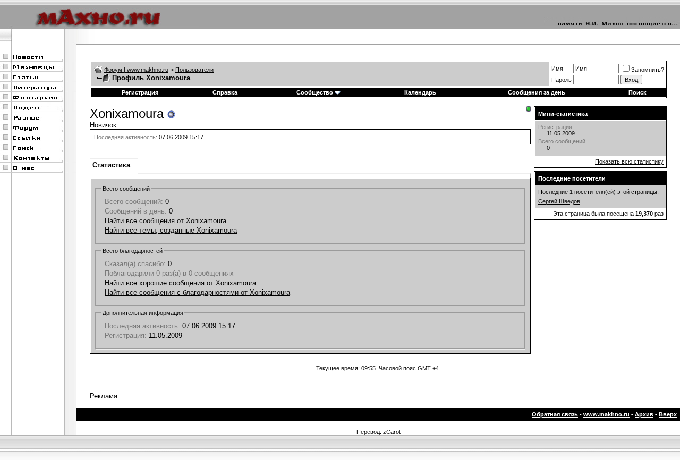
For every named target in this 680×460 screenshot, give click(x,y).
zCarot (392, 432)
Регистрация (140, 92)
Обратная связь (555, 414)
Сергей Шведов (559, 201)
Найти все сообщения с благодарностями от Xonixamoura (197, 292)
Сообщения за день (536, 92)
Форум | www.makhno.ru (136, 69)
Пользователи (194, 69)
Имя (557, 68)
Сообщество (314, 92)
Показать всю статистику (629, 161)
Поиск (637, 92)
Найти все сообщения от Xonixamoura (165, 221)
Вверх (668, 414)
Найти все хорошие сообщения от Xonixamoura (180, 283)
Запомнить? (647, 69)
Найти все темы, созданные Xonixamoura (171, 230)
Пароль (561, 79)
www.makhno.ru (606, 414)
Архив (644, 414)
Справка (224, 92)
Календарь (420, 92)
